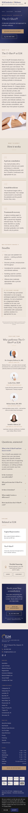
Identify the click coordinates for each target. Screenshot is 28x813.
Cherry (8, 574)
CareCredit (18, 574)
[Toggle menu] (25, 3)
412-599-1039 (10, 36)
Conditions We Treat (7, 680)
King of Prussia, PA (6, 708)
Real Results (5, 725)
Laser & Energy (6, 665)
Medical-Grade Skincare (8, 728)
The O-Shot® (17, 618)
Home (3, 11)
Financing (4, 737)
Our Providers (5, 730)
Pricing (3, 735)
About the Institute (6, 723)
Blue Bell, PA (5, 695)
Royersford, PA (6, 698)
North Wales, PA (6, 700)
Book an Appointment (13, 31)
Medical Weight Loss (7, 675)
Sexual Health (10, 11)
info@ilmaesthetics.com (10, 652)
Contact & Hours (6, 742)
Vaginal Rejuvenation (16, 619)
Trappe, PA (5, 710)
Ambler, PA (4, 705)
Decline (6, 810)
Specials (4, 740)
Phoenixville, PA (6, 703)
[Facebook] (5, 655)
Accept (14, 810)
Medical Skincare (6, 668)
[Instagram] (2, 655)
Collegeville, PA (6, 688)
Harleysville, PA (6, 690)
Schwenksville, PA (6, 712)
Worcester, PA (5, 715)
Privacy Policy (7, 806)
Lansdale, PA (5, 693)
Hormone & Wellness (7, 673)
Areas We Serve (6, 733)
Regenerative (5, 670)
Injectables (4, 663)
